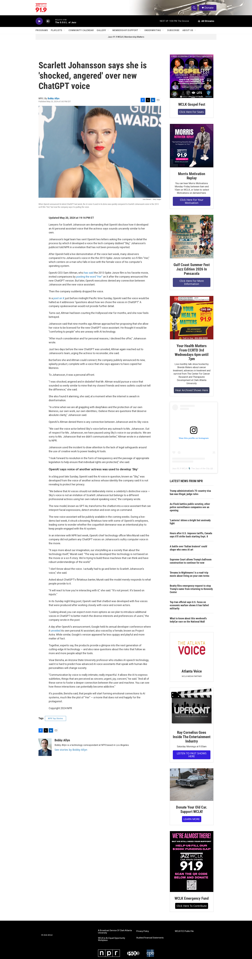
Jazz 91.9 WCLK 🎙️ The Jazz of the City (191, 468)
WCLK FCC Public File (184, 931)
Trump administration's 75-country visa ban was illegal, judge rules (190, 492)
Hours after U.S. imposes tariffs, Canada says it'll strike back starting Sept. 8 (191, 535)
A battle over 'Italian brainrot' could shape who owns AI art (188, 548)
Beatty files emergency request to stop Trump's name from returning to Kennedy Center (191, 589)
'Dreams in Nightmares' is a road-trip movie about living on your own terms (189, 574)
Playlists (56, 30)
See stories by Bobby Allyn (71, 749)
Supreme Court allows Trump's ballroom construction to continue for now (190, 561)
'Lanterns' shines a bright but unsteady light (190, 522)
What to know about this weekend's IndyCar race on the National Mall (188, 620)
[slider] (52, 21)
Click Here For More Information (192, 282)
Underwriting (152, 30)
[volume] (48, 21)
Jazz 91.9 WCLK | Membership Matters (126, 37)
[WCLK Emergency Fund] (191, 861)
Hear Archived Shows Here (191, 390)
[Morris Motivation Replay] (191, 145)
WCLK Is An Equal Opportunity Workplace (111, 939)
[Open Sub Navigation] (64, 30)
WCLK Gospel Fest (191, 104)
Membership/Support (125, 30)
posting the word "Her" (89, 276)
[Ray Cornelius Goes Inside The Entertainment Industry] (191, 707)
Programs (42, 30)
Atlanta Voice (192, 671)
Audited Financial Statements (150, 938)
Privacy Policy (142, 931)
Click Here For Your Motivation (191, 201)
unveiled (56, 630)
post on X (58, 298)
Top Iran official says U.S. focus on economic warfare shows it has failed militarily (189, 605)
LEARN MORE (191, 819)
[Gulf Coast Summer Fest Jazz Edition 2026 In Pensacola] (191, 236)
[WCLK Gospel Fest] (191, 76)
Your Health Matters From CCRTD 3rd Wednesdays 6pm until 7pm (191, 352)
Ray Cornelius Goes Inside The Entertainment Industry (191, 736)
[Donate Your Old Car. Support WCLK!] (191, 784)
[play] (39, 21)
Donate (209, 7)
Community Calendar (81, 30)
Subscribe (173, 30)
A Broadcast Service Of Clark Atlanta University (115, 931)
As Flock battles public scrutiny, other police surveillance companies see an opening (190, 507)
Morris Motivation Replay (191, 176)
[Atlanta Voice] (191, 648)
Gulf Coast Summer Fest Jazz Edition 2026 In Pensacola (192, 269)
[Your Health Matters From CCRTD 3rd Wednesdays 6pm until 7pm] (191, 317)
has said (88, 272)
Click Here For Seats (191, 112)
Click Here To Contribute (192, 906)
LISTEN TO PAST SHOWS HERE (191, 755)
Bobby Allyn (53, 98)
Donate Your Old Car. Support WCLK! (191, 809)
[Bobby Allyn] (45, 747)
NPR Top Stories (55, 718)
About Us (187, 30)
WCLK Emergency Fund (192, 898)
